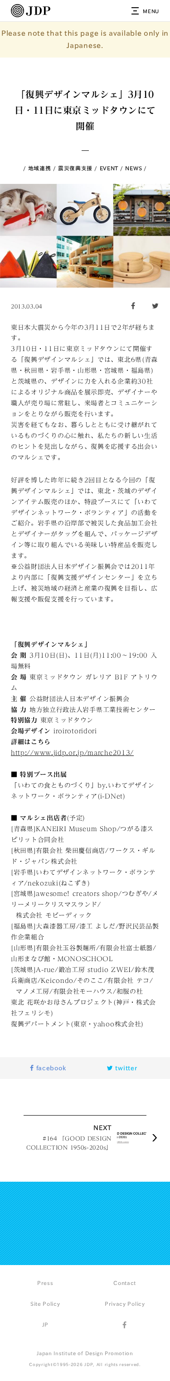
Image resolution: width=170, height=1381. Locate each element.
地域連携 (39, 168)
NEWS (133, 168)
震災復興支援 (75, 168)
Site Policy (45, 1303)
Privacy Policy (125, 1303)
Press (45, 1282)
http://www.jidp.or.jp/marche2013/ (72, 753)
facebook (50, 1068)
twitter (125, 1068)
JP (45, 1324)
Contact (124, 1282)
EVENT (109, 168)
